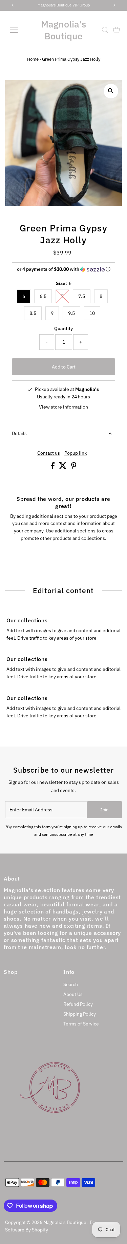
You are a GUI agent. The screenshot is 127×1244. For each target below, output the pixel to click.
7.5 (81, 296)
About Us (73, 994)
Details (19, 433)
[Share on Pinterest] (74, 467)
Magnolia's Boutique (63, 30)
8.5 (32, 313)
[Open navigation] (19, 29)
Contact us (48, 453)
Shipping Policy (79, 1014)
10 (92, 313)
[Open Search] (105, 30)
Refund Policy (78, 1004)
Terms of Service (81, 1024)
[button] (63, 269)
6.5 (43, 296)
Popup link (75, 453)
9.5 (71, 313)
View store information (63, 407)
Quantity (63, 328)
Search (70, 984)
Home (33, 59)
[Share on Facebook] (53, 467)
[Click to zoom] (111, 91)
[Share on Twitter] (63, 467)
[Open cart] (116, 30)
